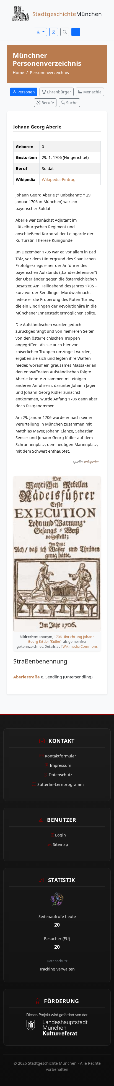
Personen (25, 92)
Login (60, 835)
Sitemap (60, 844)
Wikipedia (91, 462)
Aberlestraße (26, 677)
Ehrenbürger (58, 92)
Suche (71, 102)
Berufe (47, 102)
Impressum (60, 765)
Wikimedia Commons (80, 646)
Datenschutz (60, 774)
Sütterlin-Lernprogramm (60, 784)
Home (18, 72)
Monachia (92, 92)
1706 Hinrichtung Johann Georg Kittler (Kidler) (61, 639)
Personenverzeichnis (49, 72)
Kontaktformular (60, 756)
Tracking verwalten (57, 969)
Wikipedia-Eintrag (59, 179)
